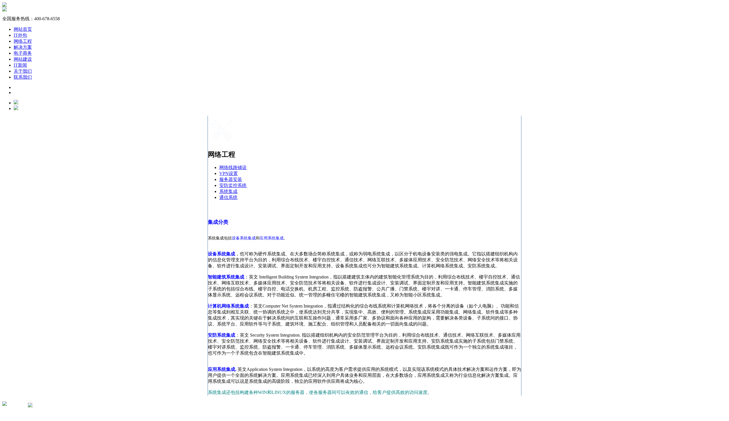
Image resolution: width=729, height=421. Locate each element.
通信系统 (228, 197)
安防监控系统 (233, 185)
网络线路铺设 (233, 167)
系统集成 (228, 191)
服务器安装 (230, 179)
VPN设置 (228, 173)
